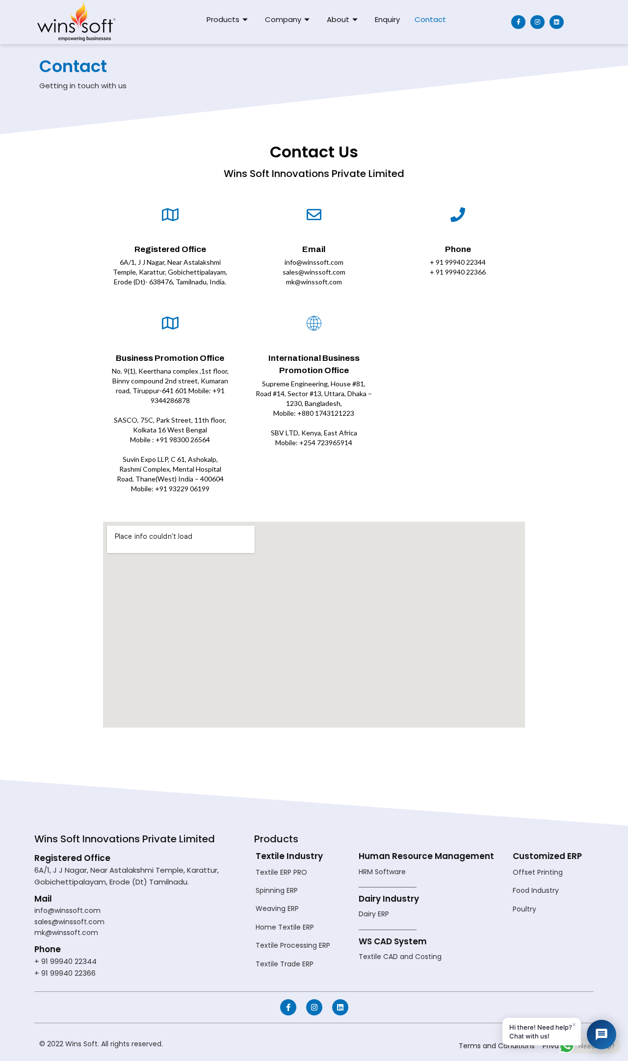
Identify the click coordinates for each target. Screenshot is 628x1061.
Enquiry (387, 19)
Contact (430, 19)
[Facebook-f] (518, 22)
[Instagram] (537, 22)
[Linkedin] (557, 22)
